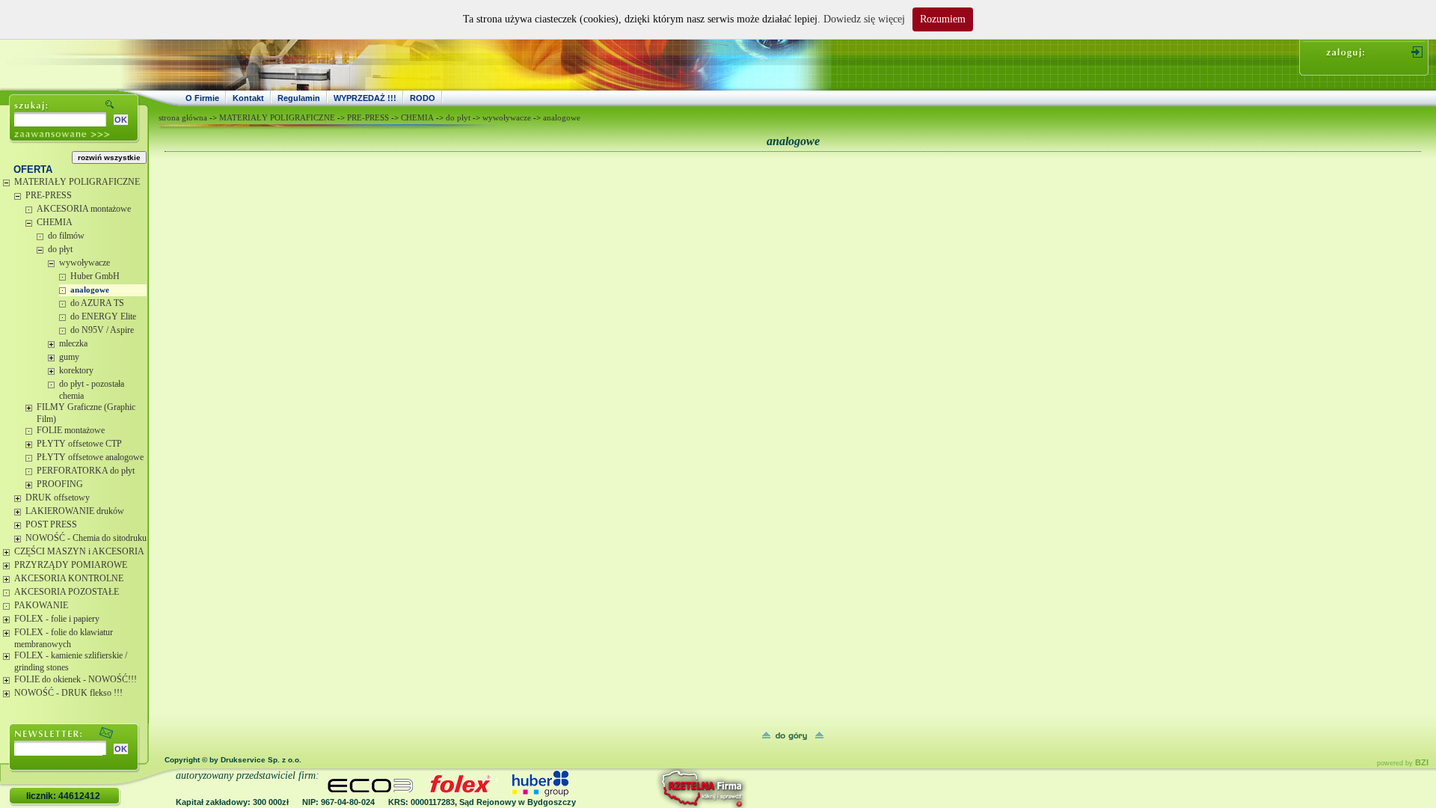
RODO (422, 98)
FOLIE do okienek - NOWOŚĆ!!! (75, 679)
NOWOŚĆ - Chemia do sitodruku (86, 538)
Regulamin (298, 98)
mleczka (73, 343)
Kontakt (248, 98)
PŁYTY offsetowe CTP (79, 443)
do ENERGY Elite (103, 316)
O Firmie (202, 98)
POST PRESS (51, 524)
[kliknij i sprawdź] (662, 788)
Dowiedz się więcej (864, 19)
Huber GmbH (95, 276)
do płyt (60, 249)
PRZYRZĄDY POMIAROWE (70, 565)
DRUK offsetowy (57, 497)
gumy (69, 357)
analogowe (89, 289)
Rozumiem (943, 19)
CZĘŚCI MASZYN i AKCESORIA (79, 551)
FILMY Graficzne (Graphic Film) (86, 413)
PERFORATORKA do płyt (86, 470)
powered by (1403, 763)
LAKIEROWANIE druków (74, 511)
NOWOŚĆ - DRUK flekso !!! (68, 693)
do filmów (66, 235)
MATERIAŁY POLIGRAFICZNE (77, 182)
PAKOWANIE (41, 605)
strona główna (183, 117)
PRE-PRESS (48, 195)
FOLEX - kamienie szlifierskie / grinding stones (70, 661)
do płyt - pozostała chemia (91, 390)
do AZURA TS (97, 303)
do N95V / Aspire (102, 330)
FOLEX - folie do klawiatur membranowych (63, 638)
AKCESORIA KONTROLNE (68, 578)
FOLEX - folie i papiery (56, 618)
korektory (76, 370)
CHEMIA (55, 222)
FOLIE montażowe (71, 430)
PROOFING (60, 484)
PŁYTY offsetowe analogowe (90, 457)
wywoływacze (84, 262)
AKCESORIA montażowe (84, 208)
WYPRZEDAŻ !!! (365, 98)
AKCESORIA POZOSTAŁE (66, 592)
